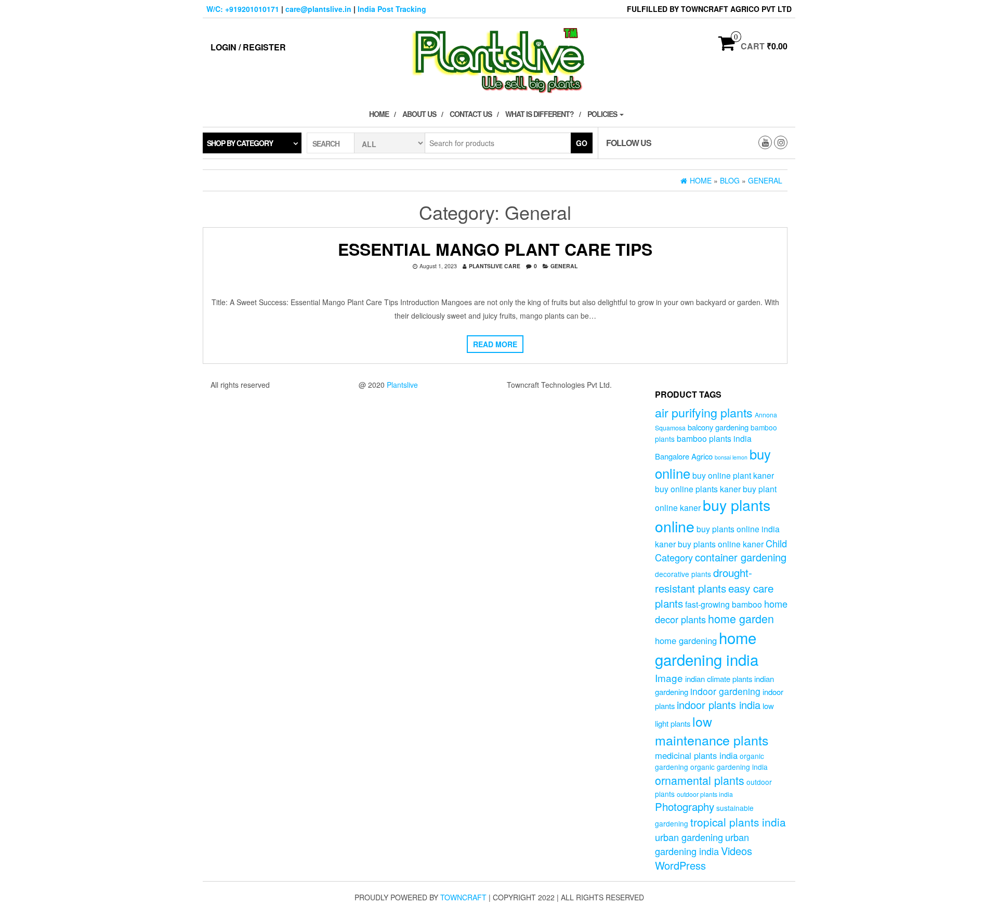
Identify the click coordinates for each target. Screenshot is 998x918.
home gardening (686, 640)
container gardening (740, 557)
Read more (495, 344)
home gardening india (706, 648)
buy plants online (712, 515)
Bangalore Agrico (684, 456)
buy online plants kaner (698, 488)
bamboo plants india (714, 438)
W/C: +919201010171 (242, 9)
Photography (684, 806)
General (563, 266)
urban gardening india (702, 844)
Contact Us (471, 114)
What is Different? (539, 114)
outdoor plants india (705, 794)
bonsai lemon (731, 457)
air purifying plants (704, 412)
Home (379, 114)
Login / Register (248, 47)
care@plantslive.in (318, 9)
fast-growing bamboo (723, 604)
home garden (741, 618)
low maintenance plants (711, 730)
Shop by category (240, 143)
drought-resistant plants (703, 580)
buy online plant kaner (733, 475)
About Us (419, 114)
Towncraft (463, 897)
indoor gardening (725, 691)
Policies (603, 114)
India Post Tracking (392, 9)
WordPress (680, 865)
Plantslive (402, 384)
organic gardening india (729, 767)
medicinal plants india (696, 755)
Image (669, 678)
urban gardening (689, 837)
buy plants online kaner (721, 543)
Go (581, 143)
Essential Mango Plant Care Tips (495, 249)
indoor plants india (718, 704)
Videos (736, 850)
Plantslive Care (494, 266)
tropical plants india (738, 822)
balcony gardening (718, 427)
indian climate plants (718, 678)
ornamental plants (699, 780)
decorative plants (683, 574)
